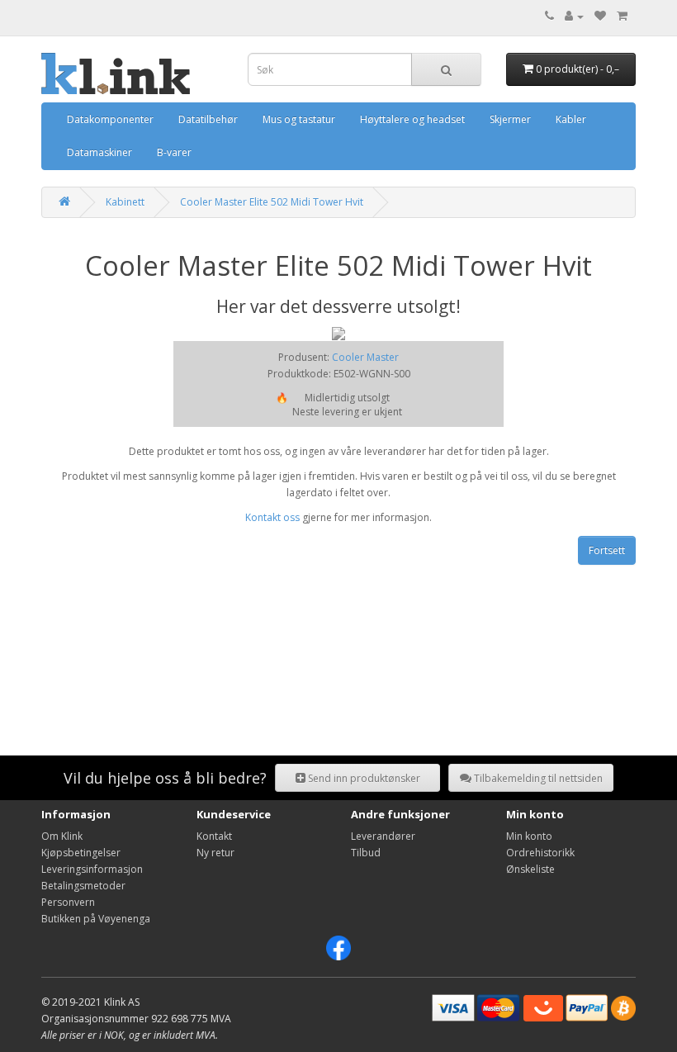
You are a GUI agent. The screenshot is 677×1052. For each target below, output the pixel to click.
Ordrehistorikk (540, 853)
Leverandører (383, 836)
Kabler (571, 119)
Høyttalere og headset (412, 119)
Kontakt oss (272, 517)
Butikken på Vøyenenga (95, 919)
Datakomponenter (110, 119)
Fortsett (607, 550)
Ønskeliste (530, 869)
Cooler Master (365, 357)
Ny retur (215, 853)
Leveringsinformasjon (92, 869)
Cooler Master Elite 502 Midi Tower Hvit (271, 202)
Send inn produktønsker (362, 778)
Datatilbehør (208, 119)
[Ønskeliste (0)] (600, 16)
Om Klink (62, 836)
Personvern (68, 902)
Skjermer (510, 119)
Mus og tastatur (299, 119)
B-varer (174, 152)
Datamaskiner (99, 152)
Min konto (529, 836)
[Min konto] (574, 16)
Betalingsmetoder (83, 886)
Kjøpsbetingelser (81, 853)
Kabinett (125, 202)
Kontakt (214, 836)
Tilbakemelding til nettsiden (537, 778)
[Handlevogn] (622, 16)
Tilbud (366, 853)
